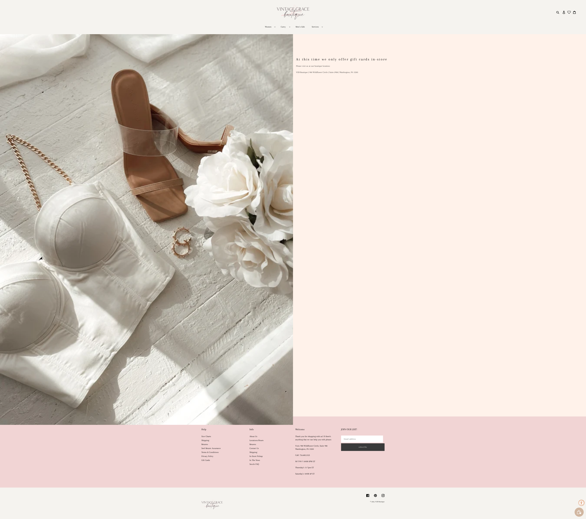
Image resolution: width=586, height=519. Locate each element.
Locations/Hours (257, 440)
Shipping (205, 440)
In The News (255, 460)
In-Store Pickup (256, 456)
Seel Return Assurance (211, 448)
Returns (204, 444)
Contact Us (254, 448)
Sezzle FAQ (254, 464)
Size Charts (206, 436)
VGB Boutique (380, 502)
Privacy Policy (207, 456)
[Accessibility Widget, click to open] (581, 503)
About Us (253, 436)
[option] (293, 229)
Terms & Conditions (210, 452)
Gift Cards (205, 460)
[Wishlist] (569, 12)
